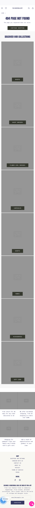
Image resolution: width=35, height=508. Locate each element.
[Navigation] (2, 8)
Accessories (17, 336)
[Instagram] (20, 480)
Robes (18, 294)
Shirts (17, 79)
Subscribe (17, 502)
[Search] (29, 8)
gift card (17, 379)
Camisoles (17, 208)
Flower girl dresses (17, 165)
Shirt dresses (17, 122)
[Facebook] (15, 480)
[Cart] (33, 8)
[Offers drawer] (6, 8)
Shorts (17, 251)
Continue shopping (17, 28)
